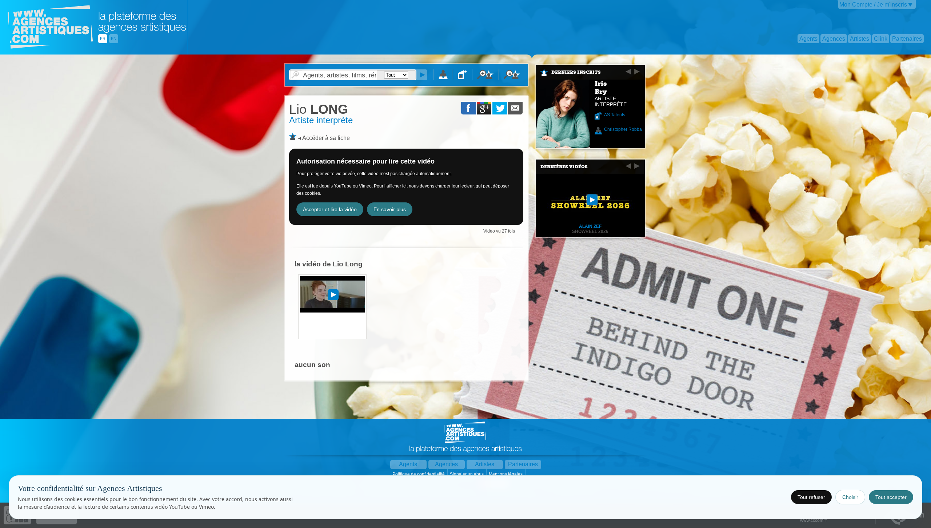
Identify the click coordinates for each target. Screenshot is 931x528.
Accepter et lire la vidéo (330, 209)
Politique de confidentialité (419, 474)
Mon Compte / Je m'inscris (873, 4)
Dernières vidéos (564, 166)
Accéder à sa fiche (326, 138)
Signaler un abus (467, 474)
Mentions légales (506, 474)
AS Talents (614, 114)
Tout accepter (891, 497)
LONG (318, 109)
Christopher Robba (623, 129)
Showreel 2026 (590, 231)
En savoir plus (389, 209)
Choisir (850, 497)
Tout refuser (811, 497)
